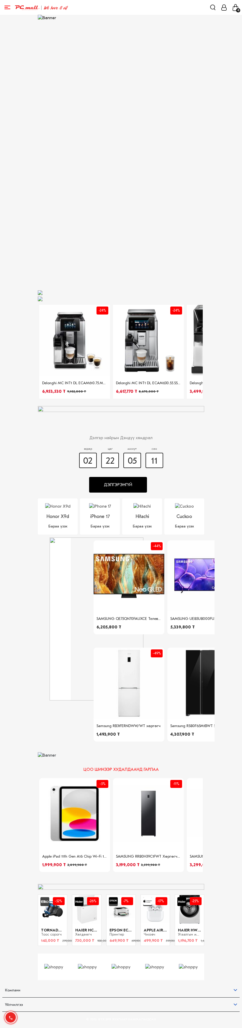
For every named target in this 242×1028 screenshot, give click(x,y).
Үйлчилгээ (14, 1004)
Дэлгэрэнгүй (118, 484)
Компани (12, 990)
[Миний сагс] (235, 7)
